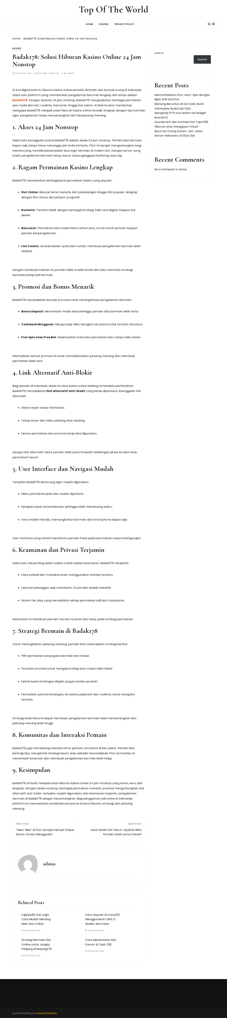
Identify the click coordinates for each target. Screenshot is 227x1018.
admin (70, 73)
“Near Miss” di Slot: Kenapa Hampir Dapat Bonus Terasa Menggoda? (45, 832)
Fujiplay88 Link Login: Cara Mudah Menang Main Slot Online (36, 919)
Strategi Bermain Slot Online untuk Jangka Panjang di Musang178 (36, 944)
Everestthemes (46, 1013)
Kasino (104, 24)
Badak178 (19, 100)
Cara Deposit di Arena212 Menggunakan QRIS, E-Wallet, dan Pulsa (102, 919)
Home (89, 24)
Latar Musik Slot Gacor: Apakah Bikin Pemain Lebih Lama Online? (116, 832)
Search (159, 53)
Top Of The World (113, 9)
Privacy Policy (124, 24)
